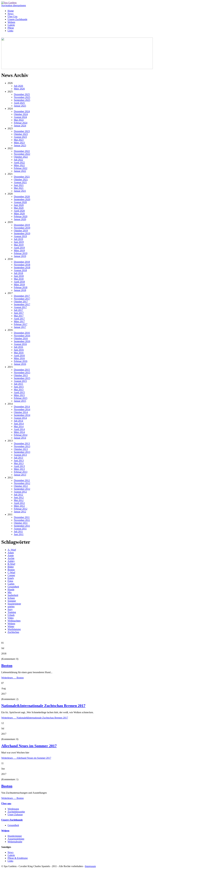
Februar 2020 (20, 216)
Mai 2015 (19, 389)
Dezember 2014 (22, 406)
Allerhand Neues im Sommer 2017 (29, 746)
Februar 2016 (20, 361)
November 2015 (22, 372)
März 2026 (19, 88)
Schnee (11, 598)
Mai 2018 (19, 279)
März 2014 (19, 432)
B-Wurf (11, 564)
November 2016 (22, 335)
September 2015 (22, 378)
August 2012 (20, 491)
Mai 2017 (19, 315)
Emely (11, 578)
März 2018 (19, 284)
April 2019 (19, 247)
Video (11, 618)
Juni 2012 (19, 497)
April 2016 (19, 355)
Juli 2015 (18, 384)
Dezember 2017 (22, 296)
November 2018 (22, 264)
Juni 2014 (19, 423)
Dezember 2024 (22, 111)
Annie (11, 555)
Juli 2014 (18, 420)
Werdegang (13, 809)
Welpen (11, 22)
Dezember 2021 (22, 176)
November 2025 (22, 97)
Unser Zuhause (15, 814)
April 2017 (19, 318)
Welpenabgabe (15, 841)
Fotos (10, 581)
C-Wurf (11, 572)
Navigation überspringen (13, 5)
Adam (11, 552)
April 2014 (19, 429)
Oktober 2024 (21, 114)
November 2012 (22, 483)
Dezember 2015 (22, 369)
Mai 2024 (19, 120)
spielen (11, 606)
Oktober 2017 (21, 301)
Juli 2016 (18, 347)
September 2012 (22, 489)
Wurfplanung (14, 629)
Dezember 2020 (22, 196)
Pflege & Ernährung (18, 858)
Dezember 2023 (22, 131)
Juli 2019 (18, 239)
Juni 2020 (19, 205)
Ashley (11, 561)
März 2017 (19, 321)
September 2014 (22, 415)
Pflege (11, 27)
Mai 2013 (19, 463)
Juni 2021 (19, 185)
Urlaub (11, 615)
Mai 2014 (19, 426)
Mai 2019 (19, 244)
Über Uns (12, 16)
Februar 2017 (20, 324)
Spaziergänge (14, 603)
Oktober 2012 (21, 486)
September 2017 (22, 304)
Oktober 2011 (21, 523)
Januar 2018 (20, 290)
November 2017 (22, 298)
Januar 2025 (20, 105)
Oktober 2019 (21, 230)
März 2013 (19, 469)
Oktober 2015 (21, 375)
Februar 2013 (20, 472)
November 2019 (22, 227)
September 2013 (22, 452)
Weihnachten (14, 620)
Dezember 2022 (22, 151)
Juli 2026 (18, 86)
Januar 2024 (20, 125)
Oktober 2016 (21, 338)
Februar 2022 (20, 168)
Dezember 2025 (22, 94)
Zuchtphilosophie (16, 811)
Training (12, 612)
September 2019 (22, 233)
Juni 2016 (19, 349)
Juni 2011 (19, 534)
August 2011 (20, 528)
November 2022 (22, 154)
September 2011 (22, 525)
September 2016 (22, 341)
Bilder (11, 566)
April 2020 (19, 210)
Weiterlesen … (12, 677)
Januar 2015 (20, 401)
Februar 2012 (20, 508)
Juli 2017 (18, 310)
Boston (11, 569)
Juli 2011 (18, 531)
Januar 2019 (20, 256)
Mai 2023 (19, 139)
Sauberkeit (13, 595)
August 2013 (20, 455)
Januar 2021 (20, 191)
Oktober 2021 (21, 179)
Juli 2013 (18, 457)
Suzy (10, 609)
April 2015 (19, 392)
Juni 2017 (19, 313)
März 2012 (19, 506)
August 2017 (20, 307)
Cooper (11, 575)
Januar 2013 (20, 474)
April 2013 (19, 466)
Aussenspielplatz (16, 838)
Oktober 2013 (21, 449)
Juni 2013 (19, 460)
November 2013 (22, 446)
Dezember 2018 (22, 261)
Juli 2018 (18, 273)
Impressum (90, 866)
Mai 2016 (19, 352)
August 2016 (20, 344)
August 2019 (20, 236)
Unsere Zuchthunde (17, 19)
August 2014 (20, 418)
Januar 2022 (20, 171)
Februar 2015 (20, 398)
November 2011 (22, 520)
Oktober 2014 (21, 412)
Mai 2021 (19, 188)
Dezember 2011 (22, 517)
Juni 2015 (19, 386)
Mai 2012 (19, 500)
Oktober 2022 (21, 156)
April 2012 (19, 503)
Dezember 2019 (22, 225)
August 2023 (20, 137)
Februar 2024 (20, 122)
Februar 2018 (20, 287)
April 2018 (19, 281)
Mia (10, 592)
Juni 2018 (19, 276)
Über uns (6, 803)
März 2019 (19, 250)
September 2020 (22, 199)
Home (11, 10)
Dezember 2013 (22, 443)
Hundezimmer (15, 836)
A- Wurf (12, 549)
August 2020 (20, 202)
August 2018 (20, 270)
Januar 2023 (20, 145)
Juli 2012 (18, 494)
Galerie (11, 25)
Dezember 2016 (22, 332)
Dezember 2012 (22, 480)
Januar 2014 (20, 437)
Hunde (11, 589)
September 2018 (22, 267)
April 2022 (19, 162)
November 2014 (22, 409)
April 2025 (19, 103)
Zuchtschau (13, 632)
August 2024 (20, 117)
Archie (11, 558)
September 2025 (22, 100)
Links (10, 30)
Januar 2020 (20, 219)
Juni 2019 (19, 242)
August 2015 (20, 381)
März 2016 (19, 358)
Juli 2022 (18, 159)
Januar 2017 (20, 327)
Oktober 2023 (21, 134)
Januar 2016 (20, 364)
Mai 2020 (19, 208)
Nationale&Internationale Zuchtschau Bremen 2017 (43, 706)
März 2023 (19, 142)
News (10, 13)
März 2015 (19, 395)
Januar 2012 (20, 511)
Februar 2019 (20, 253)
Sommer (12, 601)
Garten (11, 583)
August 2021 (20, 182)
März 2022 (19, 165)
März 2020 (19, 213)
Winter (11, 626)
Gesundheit (13, 586)
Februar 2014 (20, 435)
